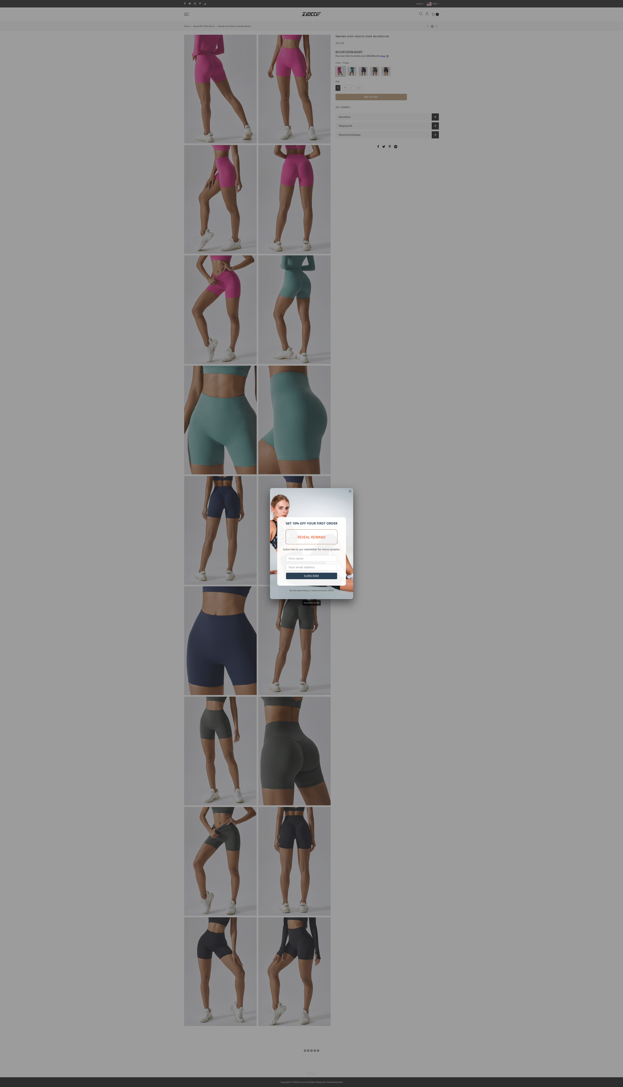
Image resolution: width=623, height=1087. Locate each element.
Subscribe (311, 576)
